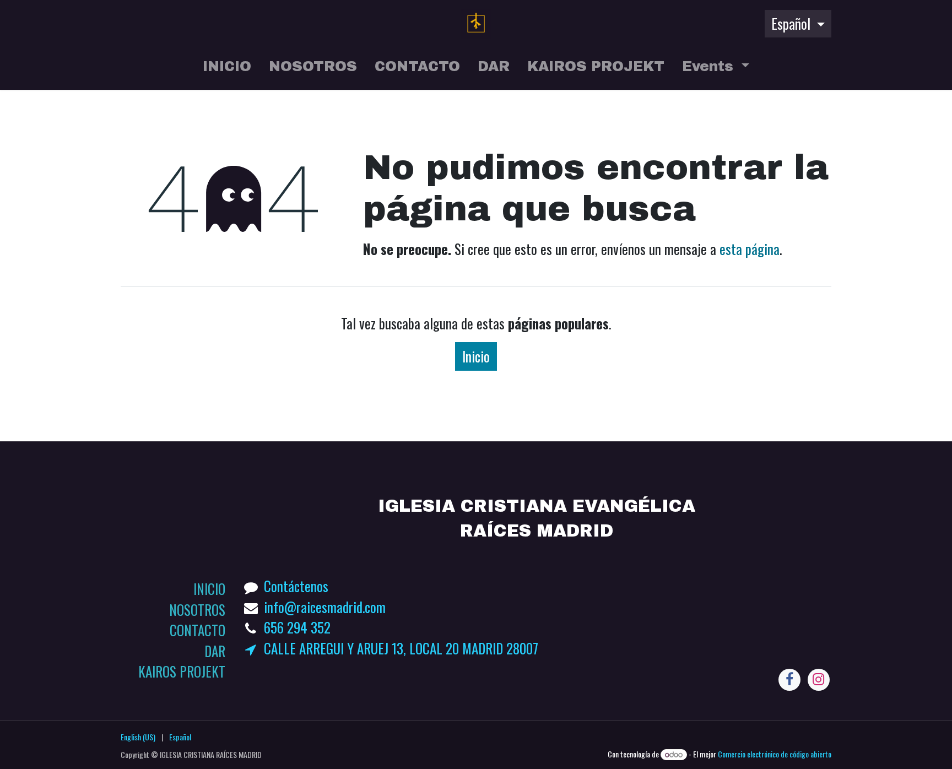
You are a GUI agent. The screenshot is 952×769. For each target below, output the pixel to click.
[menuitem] (227, 68)
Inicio (476, 356)
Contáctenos (296, 586)
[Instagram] (819, 680)
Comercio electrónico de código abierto (774, 754)
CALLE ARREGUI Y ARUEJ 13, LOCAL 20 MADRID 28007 (401, 648)
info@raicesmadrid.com (325, 607)
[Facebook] (789, 680)
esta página (750, 249)
